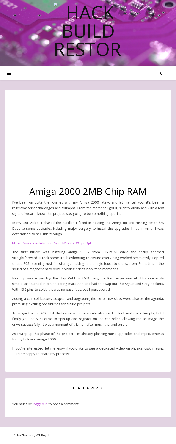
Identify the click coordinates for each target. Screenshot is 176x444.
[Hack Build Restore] (88, 30)
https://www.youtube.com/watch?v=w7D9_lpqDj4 (51, 243)
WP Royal (42, 435)
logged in (40, 404)
